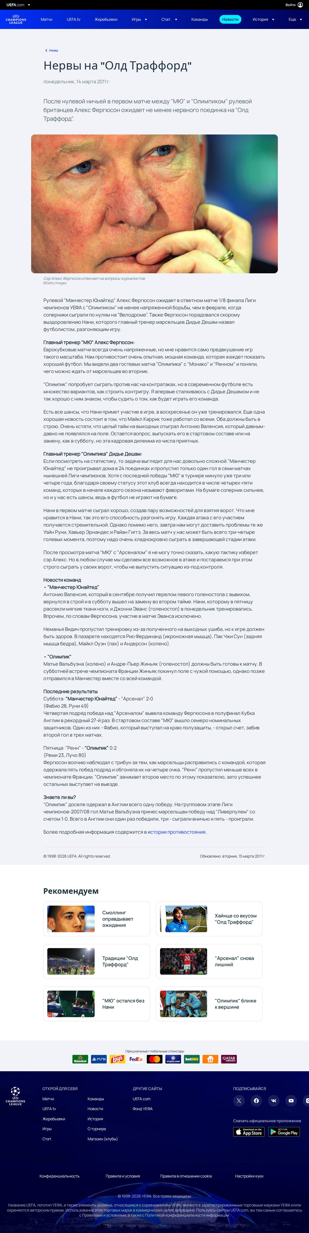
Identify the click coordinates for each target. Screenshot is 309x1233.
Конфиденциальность (60, 1176)
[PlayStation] (99, 1059)
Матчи (48, 1098)
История (95, 1118)
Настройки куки (249, 1176)
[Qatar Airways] (229, 1059)
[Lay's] (117, 1059)
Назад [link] (53, 50)
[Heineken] (80, 1059)
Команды (96, 1098)
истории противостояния (176, 832)
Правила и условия (123, 1176)
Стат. (47, 1138)
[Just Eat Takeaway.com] (210, 1059)
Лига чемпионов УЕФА (16, 19)
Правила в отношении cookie (186, 1176)
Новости (95, 1108)
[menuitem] (48, 19)
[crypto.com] (173, 1059)
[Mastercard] (154, 1059)
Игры (47, 1128)
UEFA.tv (49, 1108)
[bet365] (192, 1059)
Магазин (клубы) (103, 1138)
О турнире (97, 1128)
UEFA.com (142, 1098)
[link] (47, 19)
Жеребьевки (53, 1118)
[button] (139, 19)
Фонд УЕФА (143, 1108)
